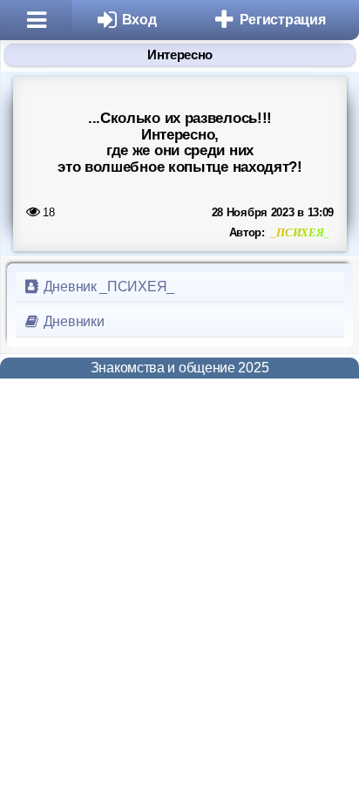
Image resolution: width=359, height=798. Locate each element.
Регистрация (283, 19)
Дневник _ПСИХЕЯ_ (107, 286)
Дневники (72, 321)
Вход (139, 19)
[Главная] (36, 20)
